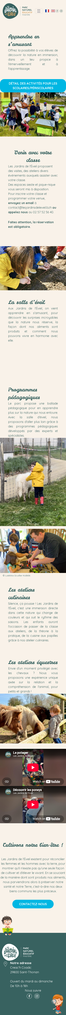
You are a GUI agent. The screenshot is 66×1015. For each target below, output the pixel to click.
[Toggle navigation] (38, 10)
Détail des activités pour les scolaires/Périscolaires (33, 85)
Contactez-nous (33, 904)
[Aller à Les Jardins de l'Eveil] (17, 11)
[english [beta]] (53, 10)
